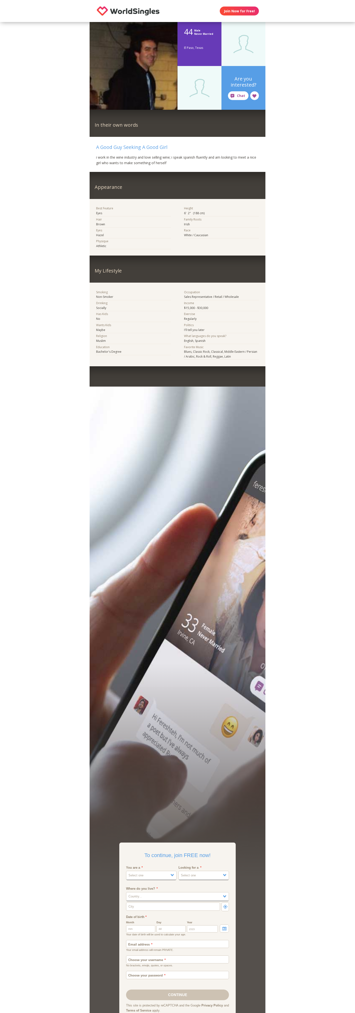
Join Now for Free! (239, 11)
